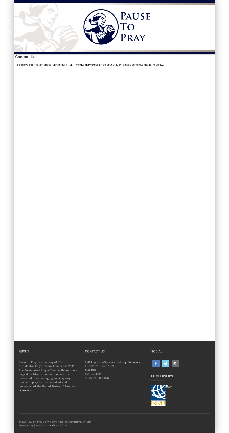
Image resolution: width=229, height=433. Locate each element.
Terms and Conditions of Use (51, 425)
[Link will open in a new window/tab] (156, 363)
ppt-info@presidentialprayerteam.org (117, 362)
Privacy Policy (26, 425)
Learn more (26, 390)
